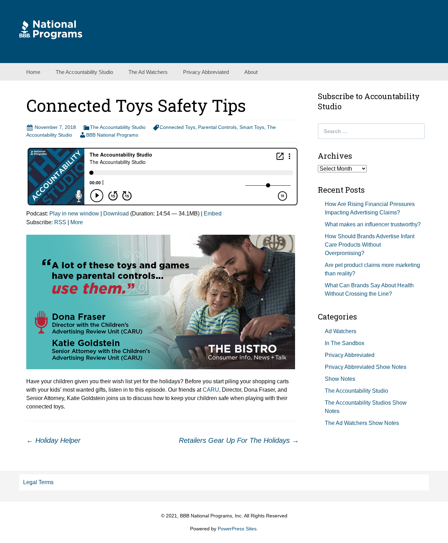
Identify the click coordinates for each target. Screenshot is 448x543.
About (251, 72)
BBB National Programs (112, 135)
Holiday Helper (53, 440)
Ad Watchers (340, 331)
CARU (211, 390)
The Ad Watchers (148, 72)
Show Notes (340, 379)
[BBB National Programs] (50, 29)
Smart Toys (251, 127)
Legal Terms (38, 482)
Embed (213, 213)
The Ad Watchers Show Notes (362, 423)
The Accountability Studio (84, 72)
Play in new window (74, 213)
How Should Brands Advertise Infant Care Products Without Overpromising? (369, 244)
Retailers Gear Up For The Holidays (239, 440)
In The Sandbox (344, 343)
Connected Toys (177, 127)
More (76, 222)
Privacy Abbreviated (206, 72)
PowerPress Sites (237, 528)
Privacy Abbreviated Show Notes (365, 367)
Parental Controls (217, 127)
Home (33, 72)
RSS (60, 222)
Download (116, 213)
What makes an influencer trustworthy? (373, 224)
